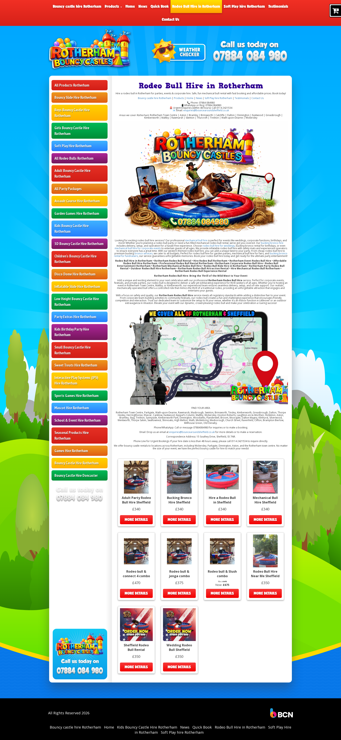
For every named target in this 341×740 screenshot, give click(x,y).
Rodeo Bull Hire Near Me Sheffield (265, 573)
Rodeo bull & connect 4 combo (136, 573)
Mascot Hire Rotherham (71, 407)
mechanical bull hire (196, 240)
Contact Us (170, 19)
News (143, 6)
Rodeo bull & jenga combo (179, 573)
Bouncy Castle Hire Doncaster (76, 475)
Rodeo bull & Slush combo (222, 573)
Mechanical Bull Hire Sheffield (265, 500)
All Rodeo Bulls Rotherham (73, 158)
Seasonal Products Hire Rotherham (71, 435)
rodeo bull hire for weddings (218, 245)
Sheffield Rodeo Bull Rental (136, 647)
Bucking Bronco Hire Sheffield (179, 500)
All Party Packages (68, 188)
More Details (136, 519)
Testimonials (278, 6)
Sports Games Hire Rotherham (76, 395)
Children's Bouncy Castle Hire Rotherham (75, 259)
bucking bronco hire (271, 243)
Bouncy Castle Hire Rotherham (76, 463)
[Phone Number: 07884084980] (250, 56)
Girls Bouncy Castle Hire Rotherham (71, 130)
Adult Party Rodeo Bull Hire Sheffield (136, 500)
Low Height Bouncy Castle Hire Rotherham (76, 301)
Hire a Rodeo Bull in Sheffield (222, 500)
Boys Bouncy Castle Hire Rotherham (72, 112)
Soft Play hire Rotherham (244, 6)
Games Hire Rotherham (71, 450)
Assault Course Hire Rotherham (77, 201)
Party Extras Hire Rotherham (75, 316)
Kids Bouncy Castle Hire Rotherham (71, 228)
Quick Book (160, 6)
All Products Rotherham (71, 85)
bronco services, (144, 253)
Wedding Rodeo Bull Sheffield (179, 647)
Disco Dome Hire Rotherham (74, 274)
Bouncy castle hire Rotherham (77, 6)
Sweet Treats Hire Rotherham (75, 365)
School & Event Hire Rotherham (77, 420)
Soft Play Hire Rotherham (72, 145)
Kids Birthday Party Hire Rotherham (71, 332)
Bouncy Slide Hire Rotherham (75, 97)
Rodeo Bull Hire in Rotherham (196, 6)
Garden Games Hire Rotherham (76, 213)
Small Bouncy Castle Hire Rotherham (72, 350)
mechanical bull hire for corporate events (138, 248)
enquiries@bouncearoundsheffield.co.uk (206, 110)
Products (112, 6)
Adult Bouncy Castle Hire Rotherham (72, 173)
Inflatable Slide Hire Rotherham (77, 286)
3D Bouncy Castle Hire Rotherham (78, 243)
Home (130, 6)
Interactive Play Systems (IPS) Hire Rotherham (76, 380)
